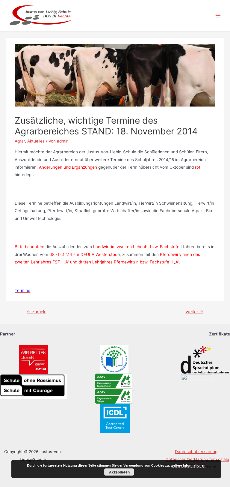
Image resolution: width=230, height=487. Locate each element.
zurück (36, 311)
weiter (194, 311)
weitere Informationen (188, 465)
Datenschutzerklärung (196, 451)
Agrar (20, 141)
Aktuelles (36, 141)
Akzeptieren (119, 472)
